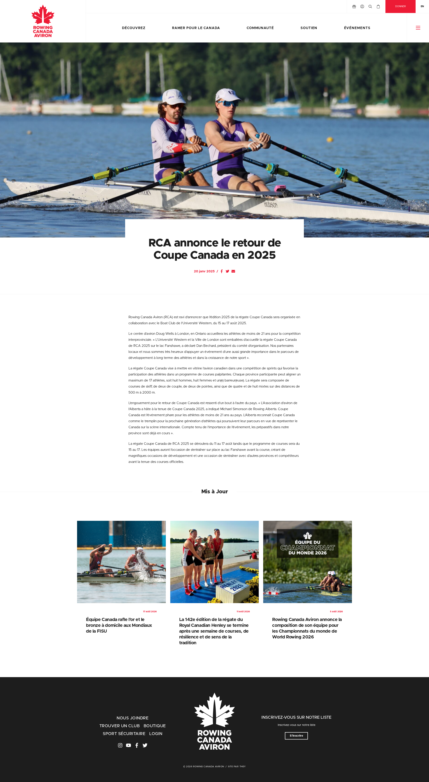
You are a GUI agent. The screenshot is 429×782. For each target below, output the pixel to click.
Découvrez (133, 28)
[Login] (362, 6)
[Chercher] (370, 6)
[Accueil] (43, 21)
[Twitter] (227, 271)
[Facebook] (221, 271)
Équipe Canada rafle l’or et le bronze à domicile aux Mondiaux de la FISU (119, 625)
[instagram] (120, 745)
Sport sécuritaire (124, 734)
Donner (400, 6)
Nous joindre (132, 718)
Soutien (309, 28)
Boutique (155, 726)
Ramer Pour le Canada (196, 28)
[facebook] (136, 745)
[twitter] (145, 745)
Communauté (260, 28)
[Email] (233, 271)
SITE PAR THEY (237, 766)
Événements (357, 28)
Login (155, 734)
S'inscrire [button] (296, 735)
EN (422, 6)
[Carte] (378, 6)
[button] (418, 27)
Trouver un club (119, 726)
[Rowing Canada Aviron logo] (214, 722)
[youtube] (128, 745)
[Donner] (354, 6)
